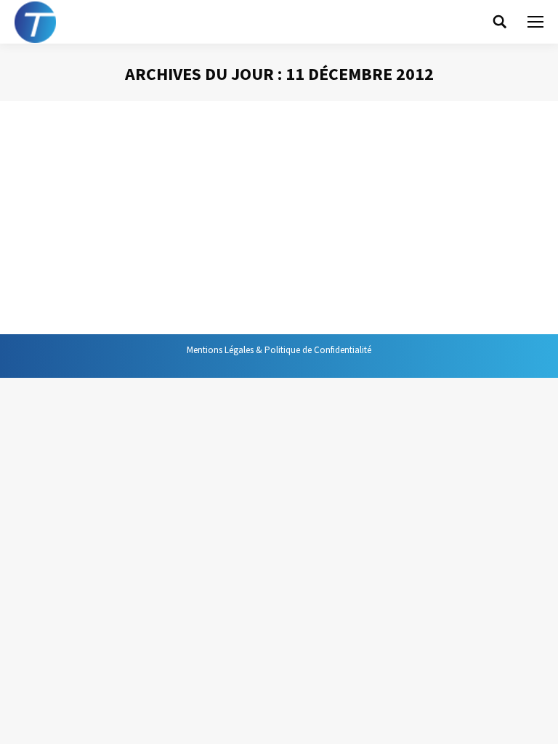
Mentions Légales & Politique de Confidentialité (279, 350)
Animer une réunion (71, 200)
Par (167, 200)
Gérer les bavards (89, 173)
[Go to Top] (535, 721)
